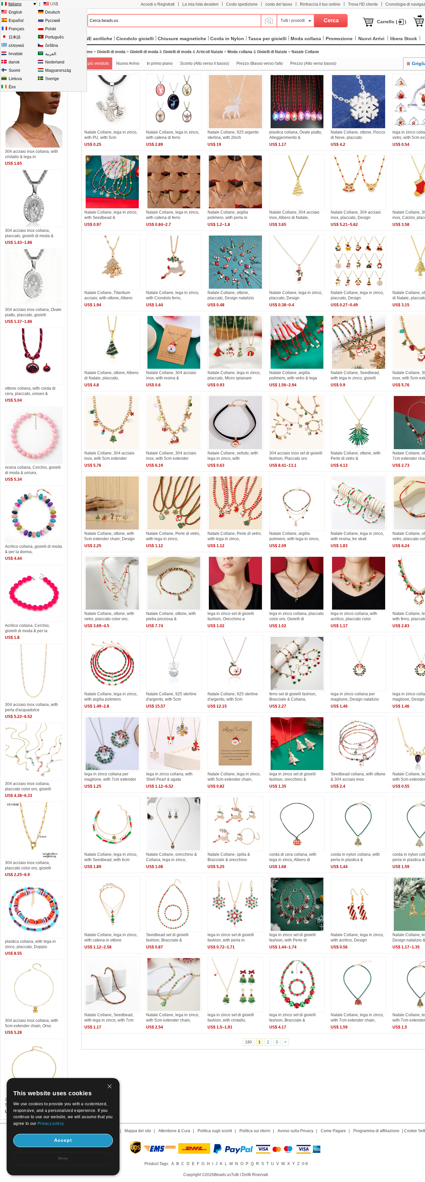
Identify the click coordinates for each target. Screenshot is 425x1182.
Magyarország (58, 70)
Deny (63, 1158)
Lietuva (15, 78)
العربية (50, 53)
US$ (54, 4)
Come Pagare (333, 1131)
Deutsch (52, 12)
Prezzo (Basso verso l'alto (259, 63)
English (15, 12)
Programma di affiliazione (376, 1131)
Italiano (15, 4)
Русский (52, 20)
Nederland (54, 62)
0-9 (305, 1163)
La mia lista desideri (200, 4)
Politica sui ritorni (254, 1131)
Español (16, 20)
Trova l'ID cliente (363, 4)
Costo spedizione (242, 4)
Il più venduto (97, 63)
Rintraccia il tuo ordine (320, 4)
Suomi (14, 70)
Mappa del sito (138, 1131)
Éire (12, 87)
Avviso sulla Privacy (295, 1131)
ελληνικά (16, 45)
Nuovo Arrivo (127, 63)
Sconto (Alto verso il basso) (204, 63)
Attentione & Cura (174, 1131)
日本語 (15, 37)
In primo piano (160, 63)
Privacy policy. (51, 1123)
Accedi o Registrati (158, 4)
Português (54, 37)
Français (16, 29)
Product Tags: (156, 1163)
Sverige (52, 78)
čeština (51, 45)
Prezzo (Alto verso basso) (313, 63)
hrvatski (16, 53)
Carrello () (391, 21)
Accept (63, 1140)
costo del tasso (278, 4)
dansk (14, 62)
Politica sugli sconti (215, 1131)
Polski (50, 29)
